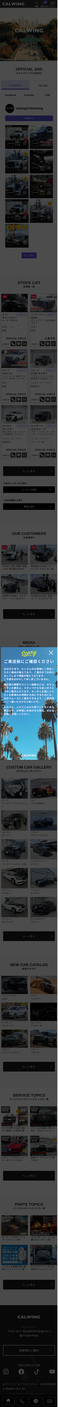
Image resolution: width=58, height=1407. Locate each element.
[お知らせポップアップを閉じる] (51, 652)
